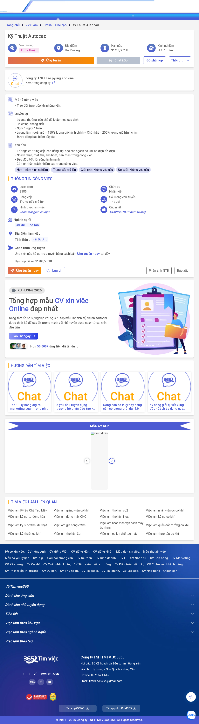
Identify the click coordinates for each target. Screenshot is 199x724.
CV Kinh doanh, (106, 558)
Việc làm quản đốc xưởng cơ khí (167, 525)
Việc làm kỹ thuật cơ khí (24, 534)
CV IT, (123, 558)
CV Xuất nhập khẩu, (57, 564)
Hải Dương (39, 239)
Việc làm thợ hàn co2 (114, 510)
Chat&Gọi (121, 60)
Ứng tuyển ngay (88, 254)
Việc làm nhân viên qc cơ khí (164, 510)
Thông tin (178, 60)
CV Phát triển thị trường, (22, 571)
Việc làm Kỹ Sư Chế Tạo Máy (27, 510)
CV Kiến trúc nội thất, (129, 564)
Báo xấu (183, 270)
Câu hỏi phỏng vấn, (60, 558)
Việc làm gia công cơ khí (70, 525)
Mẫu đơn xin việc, (128, 551)
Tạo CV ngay (21, 336)
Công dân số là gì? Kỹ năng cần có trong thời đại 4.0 (122, 406)
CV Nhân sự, (138, 558)
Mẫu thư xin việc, (155, 551)
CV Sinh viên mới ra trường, (93, 564)
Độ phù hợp (154, 60)
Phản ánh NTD (159, 270)
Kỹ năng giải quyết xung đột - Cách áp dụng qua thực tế (167, 406)
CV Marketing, (181, 558)
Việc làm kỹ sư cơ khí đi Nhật (27, 525)
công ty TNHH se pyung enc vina (49, 78)
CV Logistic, (131, 571)
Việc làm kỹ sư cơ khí (160, 516)
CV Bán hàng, (159, 558)
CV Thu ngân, (69, 571)
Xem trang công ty (38, 83)
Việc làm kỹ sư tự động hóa (26, 516)
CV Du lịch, (49, 571)
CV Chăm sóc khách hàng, (165, 564)
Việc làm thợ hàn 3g (67, 534)
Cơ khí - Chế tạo (27, 225)
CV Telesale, (90, 571)
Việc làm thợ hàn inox (114, 516)
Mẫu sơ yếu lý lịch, (17, 558)
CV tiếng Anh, (37, 551)
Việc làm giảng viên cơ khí (71, 510)
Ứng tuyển (53, 60)
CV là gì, (38, 558)
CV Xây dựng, (14, 564)
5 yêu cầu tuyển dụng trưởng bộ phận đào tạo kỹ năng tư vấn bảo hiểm (75, 406)
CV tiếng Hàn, (80, 551)
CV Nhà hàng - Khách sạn (159, 571)
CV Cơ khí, (33, 564)
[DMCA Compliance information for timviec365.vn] (53, 697)
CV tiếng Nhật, (103, 551)
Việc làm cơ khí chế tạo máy (118, 534)
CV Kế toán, (85, 558)
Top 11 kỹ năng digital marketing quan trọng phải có (29, 406)
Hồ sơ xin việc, (15, 551)
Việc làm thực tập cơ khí (162, 534)
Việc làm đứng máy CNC (70, 516)
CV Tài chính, (111, 571)
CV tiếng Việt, (58, 551)
